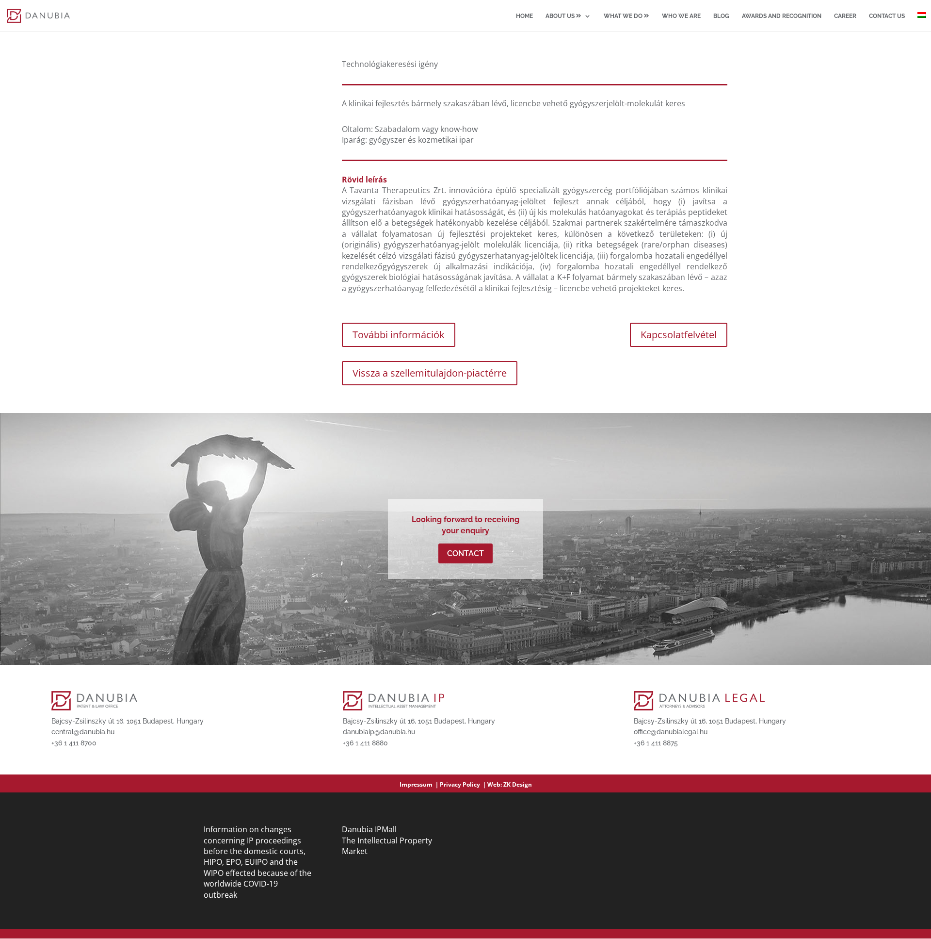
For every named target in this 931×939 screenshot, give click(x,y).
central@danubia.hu (82, 732)
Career (845, 16)
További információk (399, 334)
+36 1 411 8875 (656, 743)
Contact (465, 553)
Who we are (681, 16)
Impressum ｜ (420, 784)
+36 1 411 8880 (365, 743)
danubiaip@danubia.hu (379, 732)
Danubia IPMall (369, 829)
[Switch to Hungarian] (921, 22)
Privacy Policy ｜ (463, 784)
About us (561, 16)
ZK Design (517, 784)
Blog (721, 16)
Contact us (887, 16)
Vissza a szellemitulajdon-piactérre (430, 372)
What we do (624, 16)
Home (524, 16)
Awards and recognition (781, 16)
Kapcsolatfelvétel (679, 334)
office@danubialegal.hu (670, 732)
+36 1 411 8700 (73, 743)
